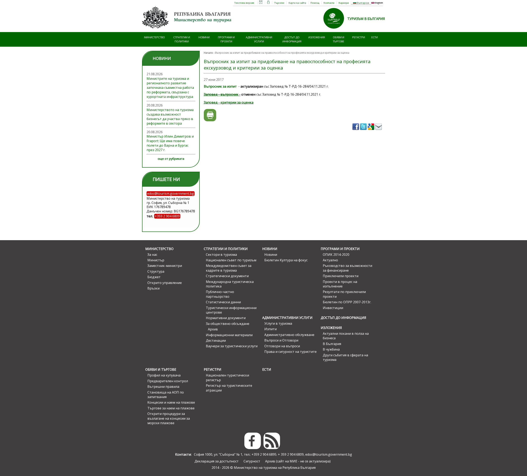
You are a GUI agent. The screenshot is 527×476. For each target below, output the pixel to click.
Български (362, 2)
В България (332, 344)
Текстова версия (244, 2)
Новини (204, 37)
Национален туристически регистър (227, 377)
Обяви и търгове (338, 39)
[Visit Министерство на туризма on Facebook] (356, 131)
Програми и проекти (226, 39)
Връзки (153, 288)
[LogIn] (268, 2)
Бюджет (154, 277)
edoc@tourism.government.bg (328, 454)
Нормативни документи (226, 318)
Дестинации (216, 340)
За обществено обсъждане (227, 323)
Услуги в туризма (278, 323)
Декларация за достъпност (217, 461)
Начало (208, 52)
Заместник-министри (164, 265)
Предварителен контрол (167, 381)
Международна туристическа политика (230, 283)
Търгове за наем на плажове (171, 408)
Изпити (270, 329)
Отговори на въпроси (282, 346)
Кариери (344, 2)
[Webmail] (260, 2)
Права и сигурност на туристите (290, 351)
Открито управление (164, 282)
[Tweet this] (364, 131)
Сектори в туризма (221, 254)
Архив (213, 329)
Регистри (358, 37)
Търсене (279, 2)
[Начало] (187, 30)
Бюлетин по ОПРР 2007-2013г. (347, 302)
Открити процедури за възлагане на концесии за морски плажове (168, 418)
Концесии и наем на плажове (171, 402)
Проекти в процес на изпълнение (340, 283)
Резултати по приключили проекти (344, 294)
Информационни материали (229, 335)
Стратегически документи (227, 276)
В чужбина (331, 349)
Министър (155, 260)
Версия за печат (210, 115)
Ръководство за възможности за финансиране (347, 267)
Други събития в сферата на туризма (345, 357)
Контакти (329, 2)
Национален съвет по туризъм (231, 260)
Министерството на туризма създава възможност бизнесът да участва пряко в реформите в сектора (170, 117)
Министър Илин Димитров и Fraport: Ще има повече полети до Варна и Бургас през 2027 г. (170, 143)
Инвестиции (333, 308)
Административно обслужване (289, 334)
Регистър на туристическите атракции (229, 387)
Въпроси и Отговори (281, 340)
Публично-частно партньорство (220, 294)
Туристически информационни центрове (231, 310)
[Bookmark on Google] (371, 131)
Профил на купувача (164, 375)
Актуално (330, 260)
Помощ (314, 2)
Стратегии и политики (181, 39)
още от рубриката (171, 159)
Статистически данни (223, 302)
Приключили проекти (340, 276)
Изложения (316, 37)
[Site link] (335, 30)
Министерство (154, 37)
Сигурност (252, 461)
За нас (152, 254)
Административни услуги (259, 39)
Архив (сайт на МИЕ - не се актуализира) (298, 461)
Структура (155, 271)
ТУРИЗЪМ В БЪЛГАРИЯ (366, 18)
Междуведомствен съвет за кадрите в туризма (228, 267)
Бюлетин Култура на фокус (286, 260)
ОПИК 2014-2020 (336, 254)
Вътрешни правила (163, 386)
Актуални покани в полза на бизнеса (346, 335)
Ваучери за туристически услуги (232, 346)
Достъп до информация (291, 39)
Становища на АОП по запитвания (165, 394)
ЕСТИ (374, 37)
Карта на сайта (297, 2)
